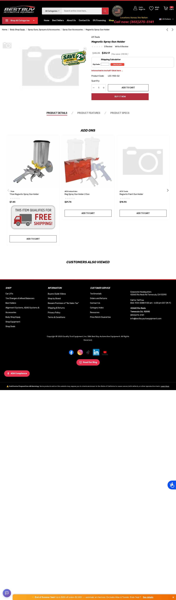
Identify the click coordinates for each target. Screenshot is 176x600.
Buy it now (120, 96)
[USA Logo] (117, 11)
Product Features (88, 112)
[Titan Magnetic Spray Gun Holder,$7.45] (33, 161)
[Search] (105, 11)
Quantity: (95, 81)
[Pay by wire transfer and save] (74, 58)
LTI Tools (95, 37)
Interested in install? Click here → (107, 71)
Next (167, 190)
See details (148, 597)
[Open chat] (7, 593)
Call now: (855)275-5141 (134, 22)
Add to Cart (128, 88)
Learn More (165, 386)
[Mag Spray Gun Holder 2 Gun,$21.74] (88, 161)
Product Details (57, 112)
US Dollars (166, 19)
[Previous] (168, 29)
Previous (8, 190)
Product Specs (119, 112)
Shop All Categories (20, 20)
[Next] (172, 29)
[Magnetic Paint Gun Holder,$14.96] (143, 161)
